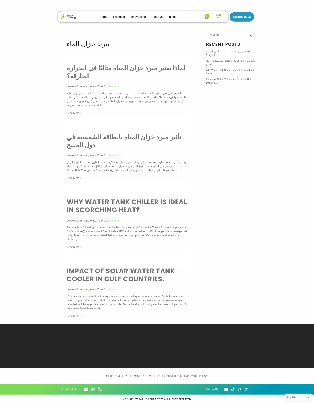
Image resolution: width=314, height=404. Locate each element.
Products (119, 16)
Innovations (138, 16)
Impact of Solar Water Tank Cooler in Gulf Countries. (121, 275)
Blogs (172, 16)
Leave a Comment (77, 86)
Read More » (74, 113)
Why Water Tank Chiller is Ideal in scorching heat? (127, 205)
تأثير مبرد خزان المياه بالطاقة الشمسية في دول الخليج (124, 141)
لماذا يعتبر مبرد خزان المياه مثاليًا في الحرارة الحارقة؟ (126, 71)
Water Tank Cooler (100, 86)
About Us (157, 16)
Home (103, 16)
